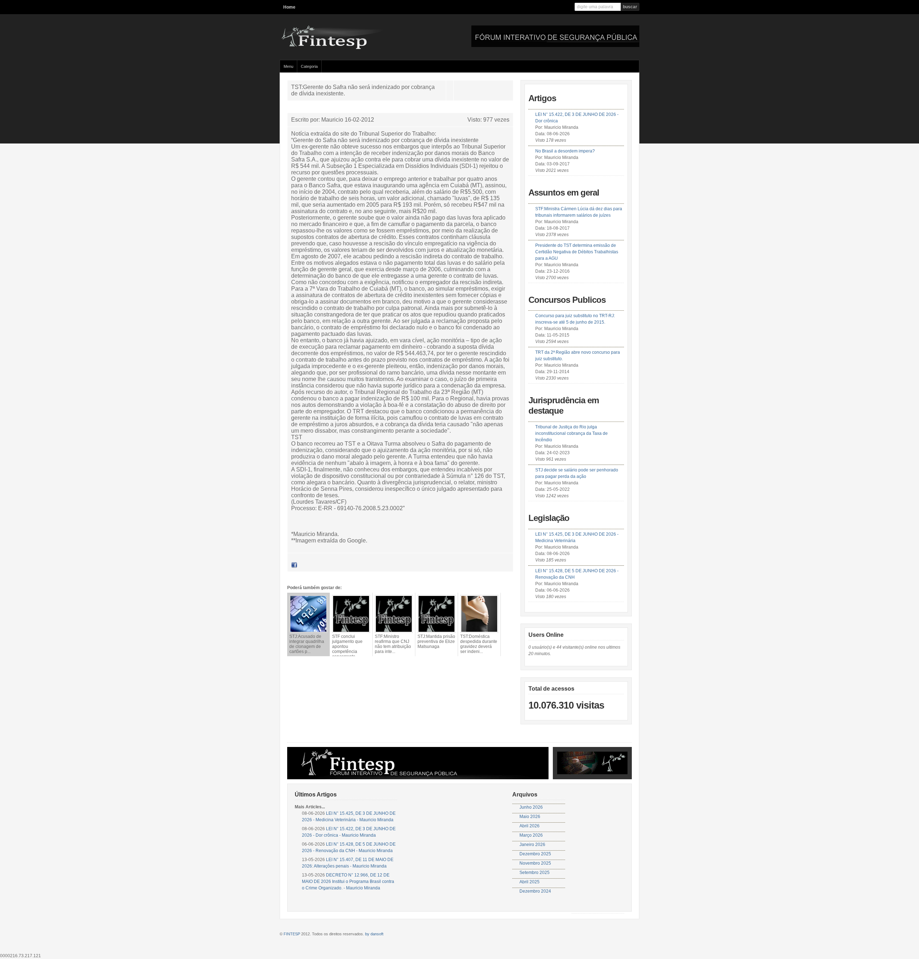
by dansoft (374, 934)
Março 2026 (531, 835)
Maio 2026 (529, 816)
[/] (349, 47)
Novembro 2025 (535, 863)
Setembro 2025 (534, 872)
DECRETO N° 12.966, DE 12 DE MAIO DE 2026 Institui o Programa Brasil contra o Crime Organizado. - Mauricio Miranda (348, 881)
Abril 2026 (529, 825)
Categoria (309, 66)
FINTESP (292, 934)
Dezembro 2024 (535, 891)
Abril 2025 (529, 881)
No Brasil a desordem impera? (565, 151)
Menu (288, 66)
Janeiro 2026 (532, 844)
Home (289, 7)
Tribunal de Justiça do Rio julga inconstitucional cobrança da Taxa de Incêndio (571, 433)
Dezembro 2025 (535, 853)
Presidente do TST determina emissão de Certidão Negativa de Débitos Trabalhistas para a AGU (576, 252)
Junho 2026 (531, 807)
